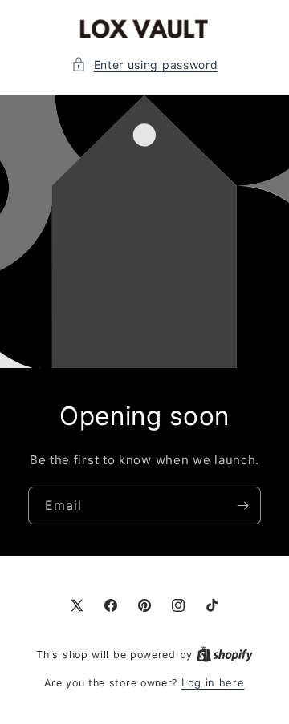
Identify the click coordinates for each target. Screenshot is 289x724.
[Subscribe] (242, 505)
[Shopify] (225, 654)
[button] (144, 65)
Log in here (213, 682)
